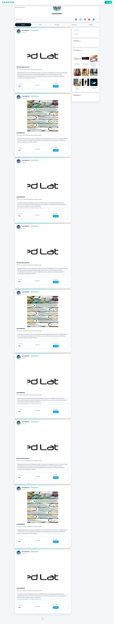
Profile (40, 24)
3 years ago (24, 32)
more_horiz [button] (68, 30)
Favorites (57, 24)
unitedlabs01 (25, 30)
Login (108, 2)
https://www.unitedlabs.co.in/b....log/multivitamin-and (29, 207)
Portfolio (91, 24)
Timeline (23, 24)
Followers (74, 24)
